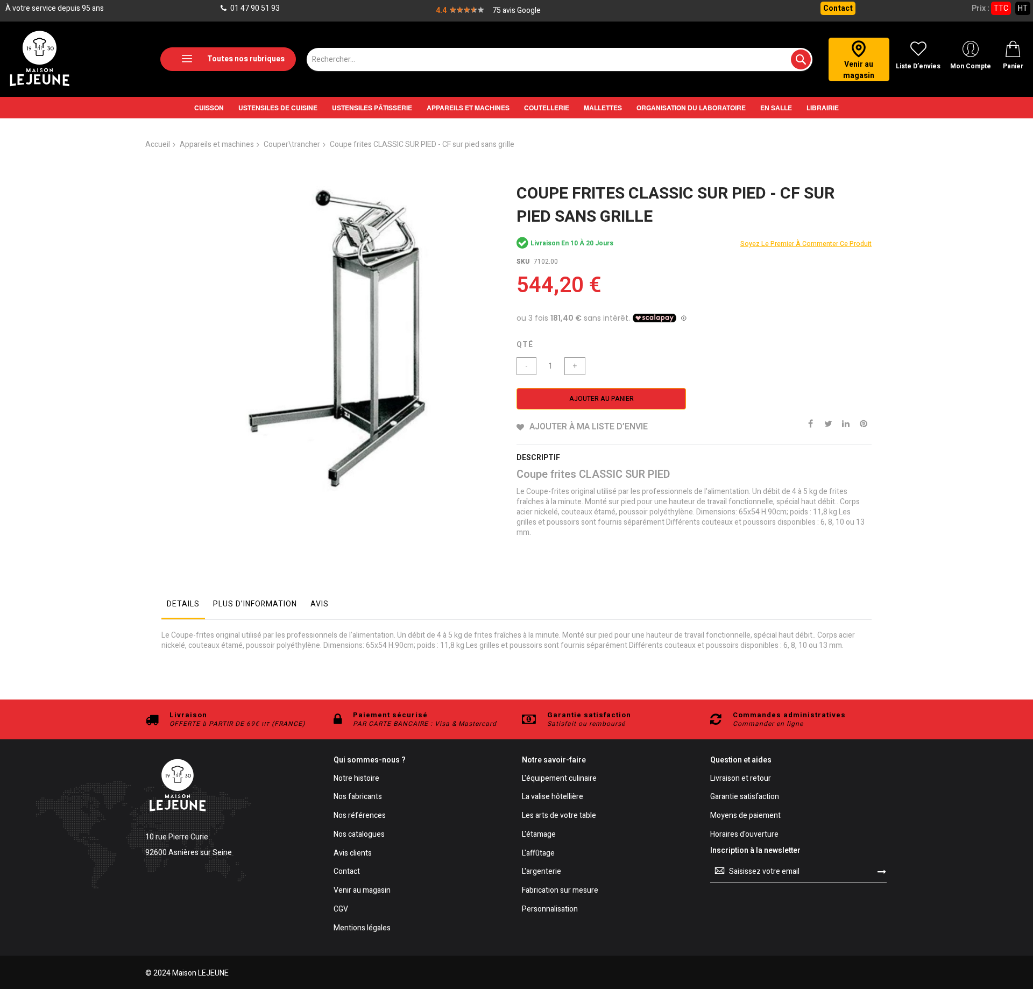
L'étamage (539, 835)
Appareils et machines (217, 144)
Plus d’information (255, 604)
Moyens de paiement (745, 816)
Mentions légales (362, 928)
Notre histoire (356, 779)
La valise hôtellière (552, 797)
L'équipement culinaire (559, 779)
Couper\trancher (292, 144)
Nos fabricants (358, 797)
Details (183, 604)
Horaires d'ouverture (744, 835)
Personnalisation (550, 910)
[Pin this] (863, 423)
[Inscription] (882, 871)
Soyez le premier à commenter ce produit (806, 244)
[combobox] (559, 59)
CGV (341, 910)
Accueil (157, 144)
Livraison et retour (740, 779)
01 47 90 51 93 (254, 8)
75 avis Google (516, 10)
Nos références (360, 816)
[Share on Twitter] (828, 423)
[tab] (183, 607)
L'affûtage (538, 854)
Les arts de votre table (559, 816)
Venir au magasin (362, 891)
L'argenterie (541, 872)
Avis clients (353, 854)
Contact (838, 8)
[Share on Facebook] (810, 423)
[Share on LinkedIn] (845, 423)
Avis (319, 604)
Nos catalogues (359, 835)
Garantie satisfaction (744, 797)
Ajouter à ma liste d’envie (588, 426)
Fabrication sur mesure (560, 891)
